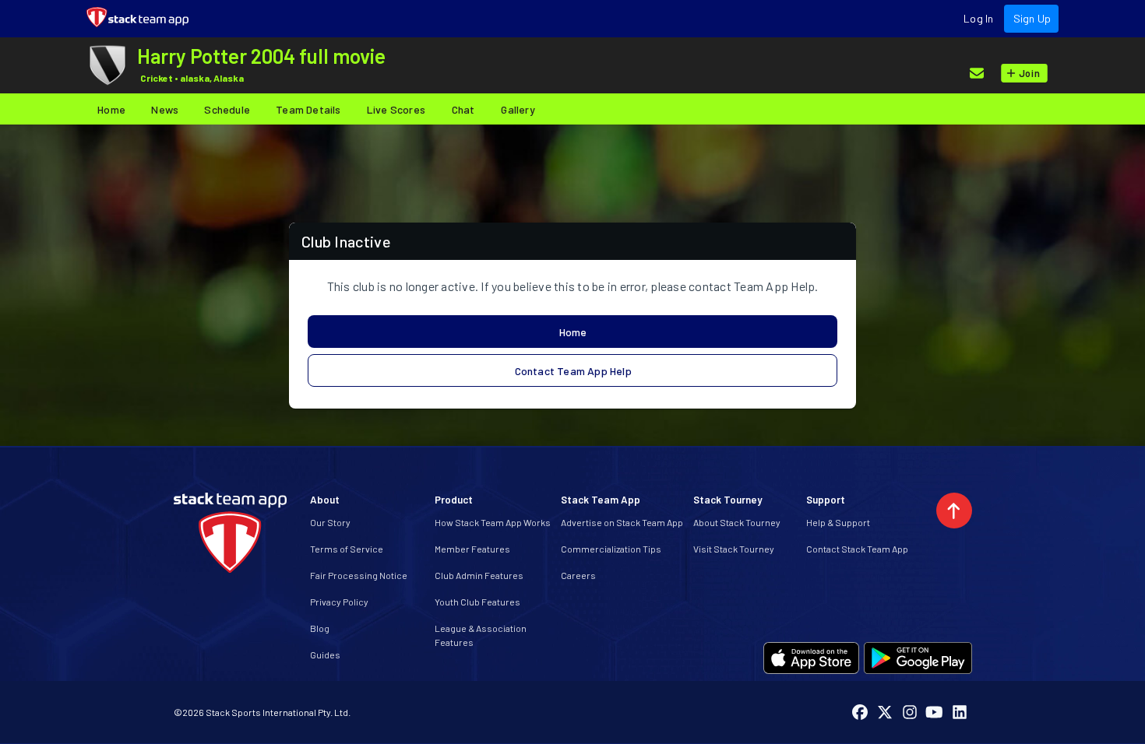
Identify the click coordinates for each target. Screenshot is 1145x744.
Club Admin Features (479, 575)
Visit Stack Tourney (733, 548)
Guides (325, 654)
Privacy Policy (339, 601)
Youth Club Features (477, 601)
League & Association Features (481, 635)
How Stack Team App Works (493, 522)
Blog (319, 628)
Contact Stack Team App (857, 548)
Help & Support (838, 522)
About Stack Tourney (736, 522)
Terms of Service (346, 548)
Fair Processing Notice (358, 575)
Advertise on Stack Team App (622, 522)
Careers (578, 575)
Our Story (330, 522)
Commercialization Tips (611, 548)
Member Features (472, 548)
